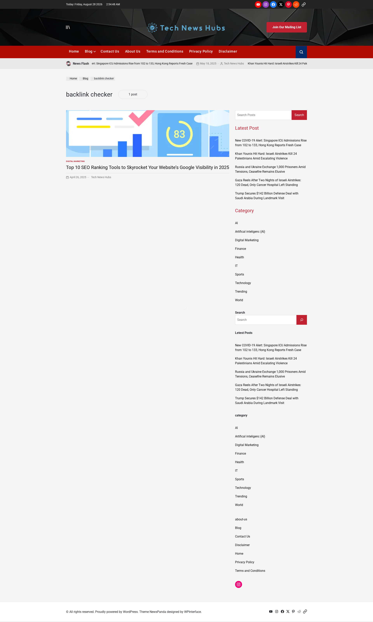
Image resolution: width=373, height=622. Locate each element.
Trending (241, 291)
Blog (88, 51)
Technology (243, 283)
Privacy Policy (201, 51)
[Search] (301, 320)
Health (239, 257)
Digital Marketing (75, 161)
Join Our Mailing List (286, 27)
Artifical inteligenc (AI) (250, 231)
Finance (240, 249)
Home (74, 51)
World (239, 300)
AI (236, 223)
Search (299, 115)
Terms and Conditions (164, 51)
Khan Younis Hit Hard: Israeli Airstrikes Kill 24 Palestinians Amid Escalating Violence (282, 63)
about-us (241, 519)
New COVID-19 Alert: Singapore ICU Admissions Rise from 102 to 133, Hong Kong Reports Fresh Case (116, 63)
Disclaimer (228, 51)
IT (236, 266)
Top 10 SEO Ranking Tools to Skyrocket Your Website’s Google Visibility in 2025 (147, 167)
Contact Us (110, 51)
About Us (132, 51)
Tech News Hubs (218, 63)
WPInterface (192, 612)
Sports (239, 274)
